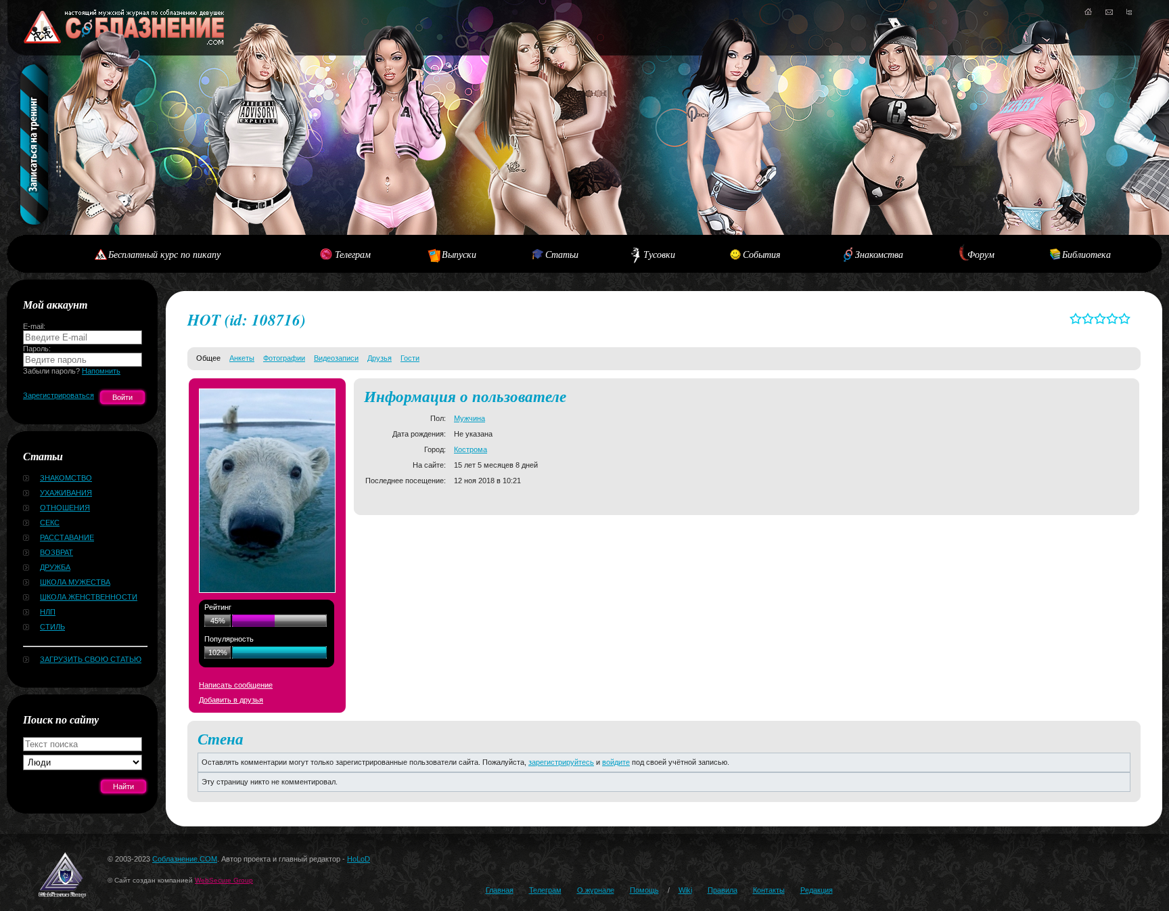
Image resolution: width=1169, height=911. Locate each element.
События (762, 254)
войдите (616, 762)
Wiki (685, 890)
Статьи (561, 254)
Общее (208, 358)
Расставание (67, 537)
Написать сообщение (236, 685)
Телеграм (353, 254)
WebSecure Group (224, 880)
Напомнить (101, 371)
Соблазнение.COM (184, 859)
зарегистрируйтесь (561, 762)
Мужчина (469, 418)
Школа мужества (75, 582)
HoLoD (358, 859)
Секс (50, 522)
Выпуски (459, 254)
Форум (980, 254)
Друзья (379, 358)
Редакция (816, 890)
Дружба (55, 567)
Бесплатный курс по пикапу (164, 254)
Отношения (65, 508)
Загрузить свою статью (90, 659)
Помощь (644, 890)
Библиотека (1086, 254)
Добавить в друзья (231, 700)
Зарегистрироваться (58, 395)
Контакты (769, 890)
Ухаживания (66, 493)
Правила (722, 890)
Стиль (52, 627)
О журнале (595, 890)
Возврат (56, 552)
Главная (499, 890)
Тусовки (659, 254)
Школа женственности (88, 597)
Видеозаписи (336, 358)
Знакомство (66, 478)
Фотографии (284, 358)
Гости (409, 358)
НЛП (47, 612)
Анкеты (241, 358)
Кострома (470, 449)
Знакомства (879, 254)
